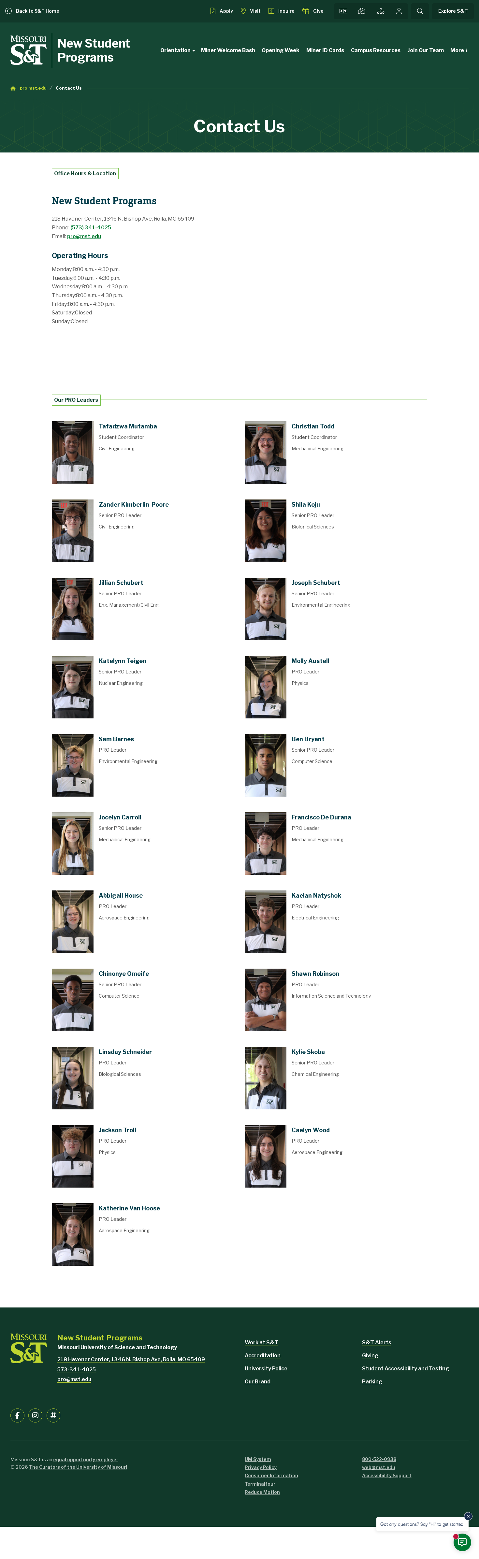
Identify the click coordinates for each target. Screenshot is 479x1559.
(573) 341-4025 (90, 227)
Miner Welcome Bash (228, 50)
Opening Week (280, 50)
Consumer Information (271, 1475)
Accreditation (263, 1355)
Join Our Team (425, 50)
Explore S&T (453, 11)
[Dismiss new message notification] (468, 1516)
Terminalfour (260, 1484)
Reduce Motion (262, 1492)
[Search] (420, 11)
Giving (370, 1355)
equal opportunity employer (85, 1459)
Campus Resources (375, 50)
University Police (266, 1368)
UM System (258, 1459)
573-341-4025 (76, 1369)
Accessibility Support (387, 1475)
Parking (372, 1382)
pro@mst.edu (84, 236)
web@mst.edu (378, 1467)
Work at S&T (261, 1342)
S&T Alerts (376, 1342)
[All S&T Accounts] (54, 1415)
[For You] (399, 11)
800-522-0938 (379, 1459)
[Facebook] (17, 1415)
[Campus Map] (361, 11)
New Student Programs (93, 50)
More (457, 50)
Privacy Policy (261, 1467)
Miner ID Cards (325, 50)
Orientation (175, 50)
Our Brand (257, 1382)
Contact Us (69, 88)
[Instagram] (35, 1415)
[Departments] (381, 11)
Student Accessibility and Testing (405, 1368)
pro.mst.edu (33, 88)
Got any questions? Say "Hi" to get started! (422, 1524)
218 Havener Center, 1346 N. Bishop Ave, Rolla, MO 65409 (131, 1359)
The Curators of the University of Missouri (78, 1467)
